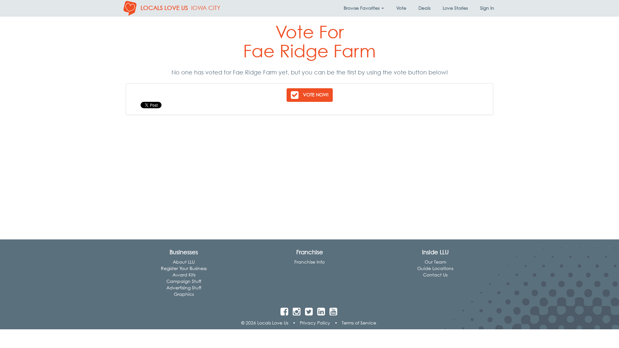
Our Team (435, 262)
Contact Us (435, 274)
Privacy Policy (315, 322)
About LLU (184, 262)
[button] (364, 8)
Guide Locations (435, 268)
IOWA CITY (206, 8)
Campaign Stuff (183, 281)
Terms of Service (359, 322)
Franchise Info (309, 262)
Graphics (184, 294)
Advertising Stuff (183, 287)
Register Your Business (184, 268)
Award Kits (183, 274)
